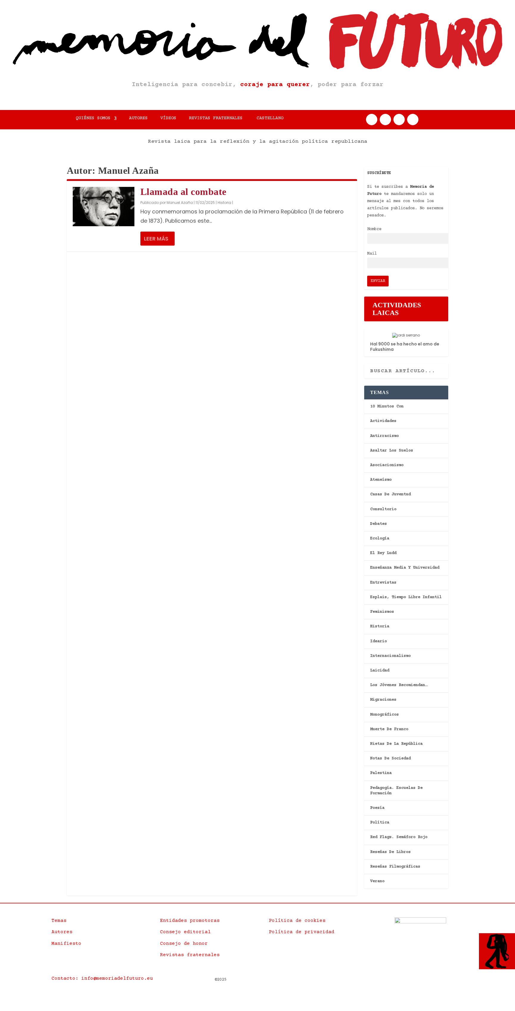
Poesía (377, 808)
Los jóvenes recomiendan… (398, 685)
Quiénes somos (93, 118)
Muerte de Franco (389, 729)
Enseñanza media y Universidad (404, 567)
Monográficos (384, 714)
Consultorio (383, 509)
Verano (377, 881)
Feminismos (382, 612)
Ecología (379, 538)
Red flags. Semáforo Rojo (398, 837)
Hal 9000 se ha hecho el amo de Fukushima (404, 346)
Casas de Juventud (390, 494)
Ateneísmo (381, 479)
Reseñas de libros (390, 852)
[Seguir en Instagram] (399, 119)
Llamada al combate (183, 191)
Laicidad (379, 670)
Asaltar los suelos (391, 450)
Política (379, 822)
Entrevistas (383, 582)
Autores (138, 118)
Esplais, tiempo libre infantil (406, 597)
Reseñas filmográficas (395, 866)
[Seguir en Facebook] (371, 119)
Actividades (383, 421)
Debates (378, 524)
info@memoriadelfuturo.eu (117, 978)
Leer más (156, 238)
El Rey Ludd (383, 553)
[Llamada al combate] (103, 206)
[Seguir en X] (385, 119)
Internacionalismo (390, 656)
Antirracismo (384, 436)
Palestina (381, 773)
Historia (224, 202)
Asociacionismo (387, 465)
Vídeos (168, 118)
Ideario (378, 641)
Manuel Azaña (180, 202)
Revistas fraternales (216, 118)
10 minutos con (387, 406)
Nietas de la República (396, 744)
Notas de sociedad (390, 758)
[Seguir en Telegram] (412, 119)
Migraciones (383, 699)
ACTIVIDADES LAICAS (397, 309)
